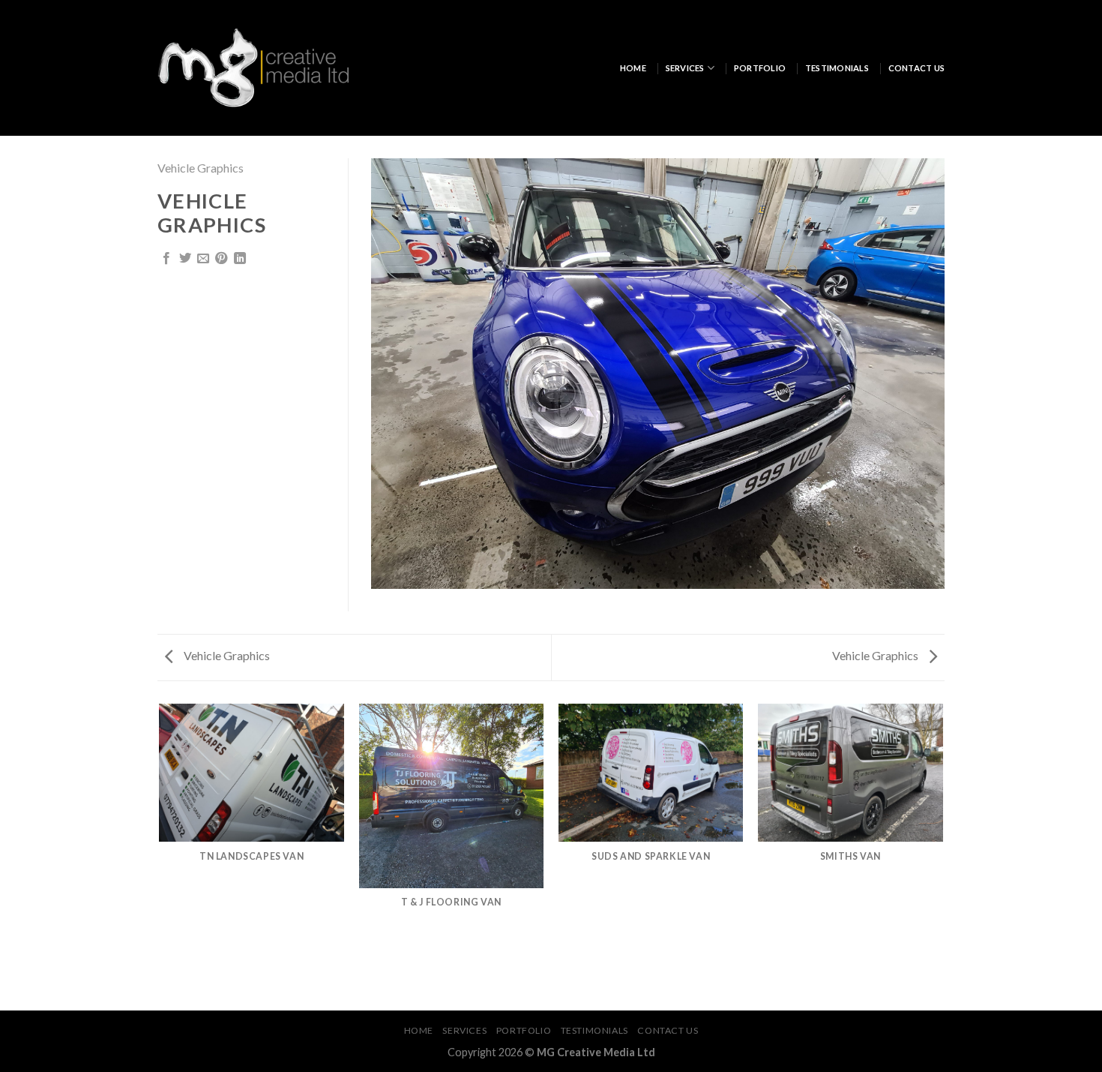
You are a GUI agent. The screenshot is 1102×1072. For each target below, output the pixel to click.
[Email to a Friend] (203, 259)
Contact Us (916, 68)
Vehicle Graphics (200, 168)
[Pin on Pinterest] (221, 259)
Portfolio (760, 68)
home (633, 68)
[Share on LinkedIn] (240, 259)
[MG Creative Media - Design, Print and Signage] (253, 68)
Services (685, 68)
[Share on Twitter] (185, 259)
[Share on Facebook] (166, 259)
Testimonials (837, 68)
